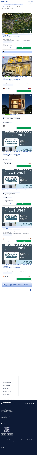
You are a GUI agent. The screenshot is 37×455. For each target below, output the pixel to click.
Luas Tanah (23, 6)
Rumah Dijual (6, 399)
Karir (1, 444)
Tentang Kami (2, 439)
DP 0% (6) (10, 12)
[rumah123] (6, 403)
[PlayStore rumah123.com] (10, 434)
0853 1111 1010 (8, 418)
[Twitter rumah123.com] (27, 403)
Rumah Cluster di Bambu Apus (6, 394)
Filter (4, 6)
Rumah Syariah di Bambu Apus (6, 388)
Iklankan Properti (9, 439)
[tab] (10, 379)
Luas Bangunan (29, 6)
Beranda (3, 399)
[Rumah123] (4, 1)
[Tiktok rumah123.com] (35, 403)
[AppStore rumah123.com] (3, 434)
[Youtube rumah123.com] (31, 403)
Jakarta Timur (14, 399)
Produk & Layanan (3, 441)
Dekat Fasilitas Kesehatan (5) (27, 12)
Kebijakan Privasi (15, 439)
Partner (2, 442)
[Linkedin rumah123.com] (33, 403)
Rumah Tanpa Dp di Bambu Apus (7, 391)
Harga (20, 6)
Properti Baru (9, 6)
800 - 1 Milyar (17, 53)
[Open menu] (35, 1)
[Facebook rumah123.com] (26, 403)
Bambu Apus (18, 399)
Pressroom (2, 445)
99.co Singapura (23, 441)
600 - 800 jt (11, 53)
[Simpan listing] (30, 14)
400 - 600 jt (5, 53)
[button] (15, 4)
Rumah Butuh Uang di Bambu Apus (7, 382)
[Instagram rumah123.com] (29, 403)
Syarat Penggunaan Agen (16, 442)
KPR (7, 441)
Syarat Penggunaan (15, 441)
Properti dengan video (15, 6)
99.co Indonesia (23, 439)
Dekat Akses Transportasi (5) (17, 12)
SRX (21, 442)
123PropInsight (2, 447)
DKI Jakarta (10, 399)
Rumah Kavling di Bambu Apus (6, 385)
